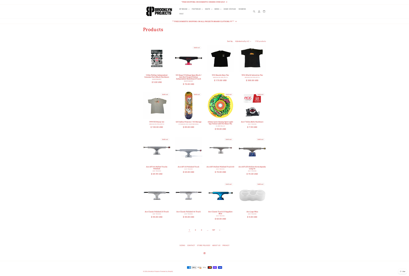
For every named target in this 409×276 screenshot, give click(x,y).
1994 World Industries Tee (252, 75)
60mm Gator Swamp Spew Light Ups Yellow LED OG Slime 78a (220, 123)
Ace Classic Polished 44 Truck (188, 212)
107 (213, 230)
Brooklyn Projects (154, 271)
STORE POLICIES (203, 245)
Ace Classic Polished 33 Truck (157, 212)
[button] (184, 9)
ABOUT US (216, 245)
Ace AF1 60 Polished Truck (188, 167)
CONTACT (191, 245)
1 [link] (189, 230)
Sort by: (230, 41)
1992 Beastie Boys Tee (220, 75)
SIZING (182, 245)
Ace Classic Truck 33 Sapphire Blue (220, 212)
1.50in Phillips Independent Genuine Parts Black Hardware (156, 76)
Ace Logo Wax (252, 212)
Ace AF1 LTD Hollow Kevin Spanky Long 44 (252, 168)
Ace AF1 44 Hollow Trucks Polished (156, 168)
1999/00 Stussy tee (156, 122)
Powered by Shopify (166, 271)
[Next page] (219, 230)
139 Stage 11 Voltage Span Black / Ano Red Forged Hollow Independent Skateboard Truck (189, 77)
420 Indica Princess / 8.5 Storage (189, 122)
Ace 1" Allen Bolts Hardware (252, 122)
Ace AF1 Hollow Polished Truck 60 (220, 167)
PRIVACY (226, 245)
